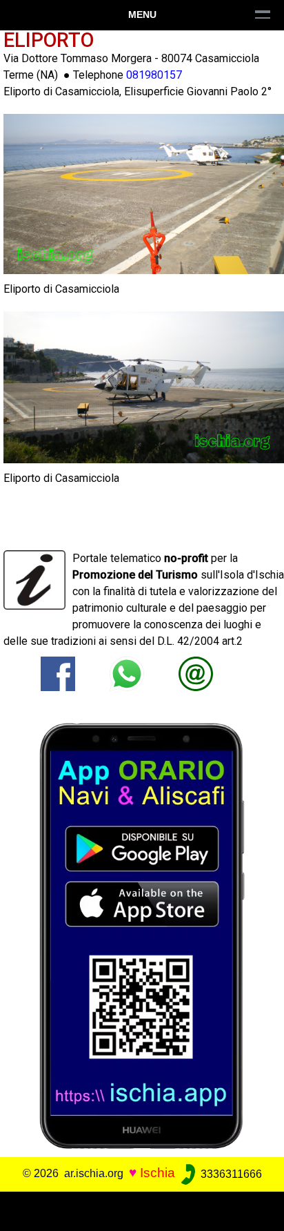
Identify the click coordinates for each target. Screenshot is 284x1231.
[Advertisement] (142, 1209)
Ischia (157, 1173)
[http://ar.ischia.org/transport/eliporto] (196, 672)
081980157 (154, 74)
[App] (142, 935)
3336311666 (230, 1174)
